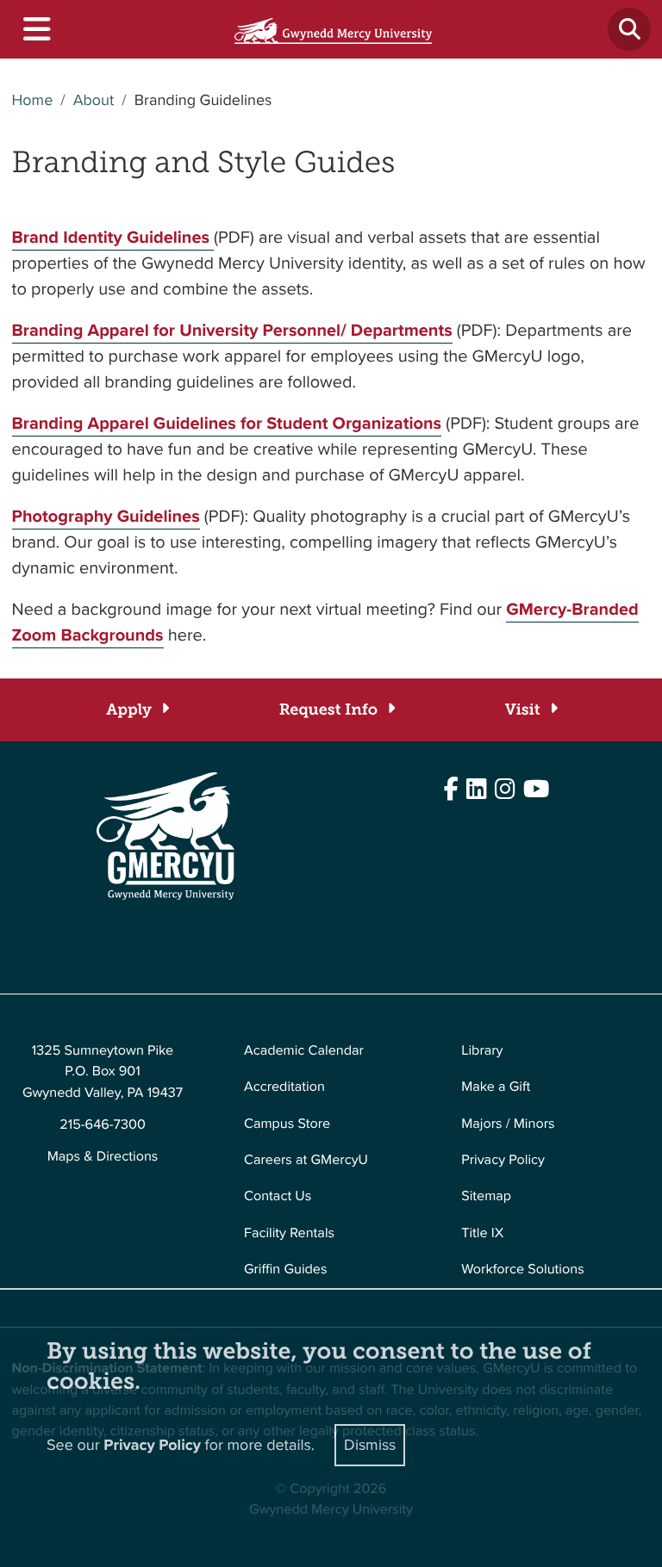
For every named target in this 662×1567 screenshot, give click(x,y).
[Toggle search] (629, 29)
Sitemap (486, 1196)
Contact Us (277, 1196)
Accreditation (284, 1087)
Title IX (482, 1233)
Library (482, 1051)
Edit (23, 952)
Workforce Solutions (522, 1269)
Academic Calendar (304, 1051)
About (94, 101)
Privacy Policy (503, 1160)
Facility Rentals (289, 1233)
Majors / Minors (507, 1124)
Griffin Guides (286, 1269)
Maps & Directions (103, 1157)
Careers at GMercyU (306, 1160)
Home (32, 101)
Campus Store (287, 1124)
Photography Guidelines (106, 516)
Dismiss (370, 1445)
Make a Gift (495, 1087)
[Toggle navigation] (35, 29)
